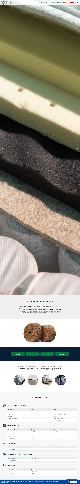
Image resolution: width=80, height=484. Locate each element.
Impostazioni (66, 481)
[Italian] (68, 2)
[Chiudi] (78, 482)
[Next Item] (78, 147)
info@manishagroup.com (56, 2)
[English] (64, 2)
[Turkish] (71, 2)
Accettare (74, 481)
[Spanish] (66, 2)
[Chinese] (73, 2)
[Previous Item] (2, 147)
